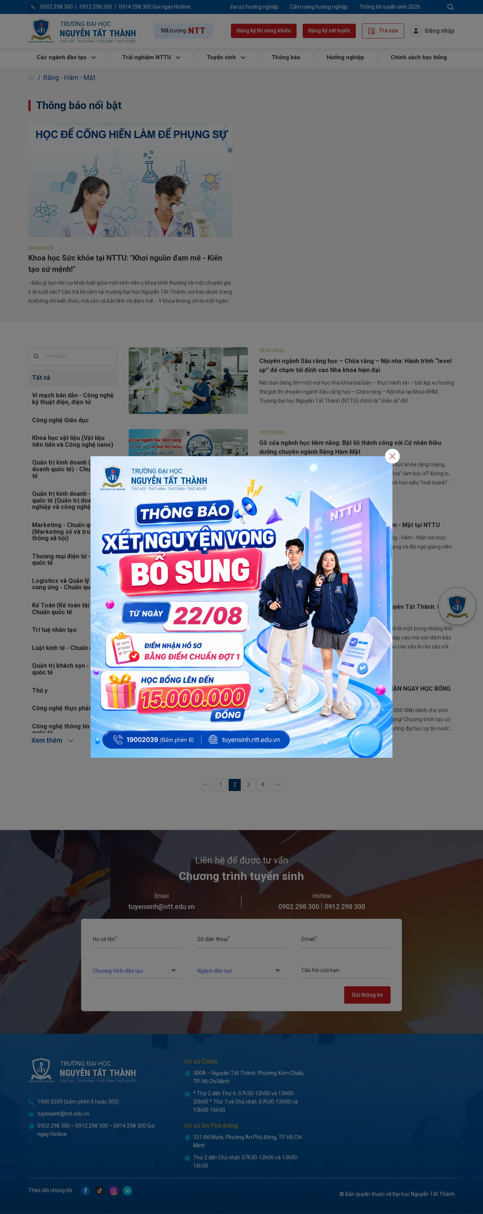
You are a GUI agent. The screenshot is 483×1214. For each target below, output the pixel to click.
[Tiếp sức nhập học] (241, 606)
